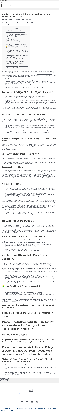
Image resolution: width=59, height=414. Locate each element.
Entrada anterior (4, 379)
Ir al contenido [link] (3, 0)
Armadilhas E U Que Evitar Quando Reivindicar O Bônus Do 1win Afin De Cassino (17, 59)
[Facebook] (32, 402)
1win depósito (40, 241)
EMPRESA (31, 388)
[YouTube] (27, 402)
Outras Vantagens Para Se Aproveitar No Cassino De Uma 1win (16, 42)
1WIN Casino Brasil (11, 19)
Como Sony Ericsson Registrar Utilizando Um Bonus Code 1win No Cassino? (17, 66)
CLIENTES (31, 391)
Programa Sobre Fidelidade (13, 38)
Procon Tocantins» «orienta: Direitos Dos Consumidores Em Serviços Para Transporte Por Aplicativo (17, 51)
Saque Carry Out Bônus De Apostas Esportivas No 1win (15, 48)
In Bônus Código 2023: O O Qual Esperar (16, 30)
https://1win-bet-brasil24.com (44, 74)
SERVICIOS (31, 389)
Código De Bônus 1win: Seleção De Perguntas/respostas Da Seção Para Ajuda (16, 62)
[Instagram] (37, 402)
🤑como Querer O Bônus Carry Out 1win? (16, 46)
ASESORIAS (31, 390)
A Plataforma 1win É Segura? (13, 36)
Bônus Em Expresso (11, 57)
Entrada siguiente (5, 380)
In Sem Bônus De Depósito (12, 40)
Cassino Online (10, 39)
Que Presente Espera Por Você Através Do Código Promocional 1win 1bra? (16, 35)
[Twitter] (22, 402)
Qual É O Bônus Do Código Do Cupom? (16, 54)
